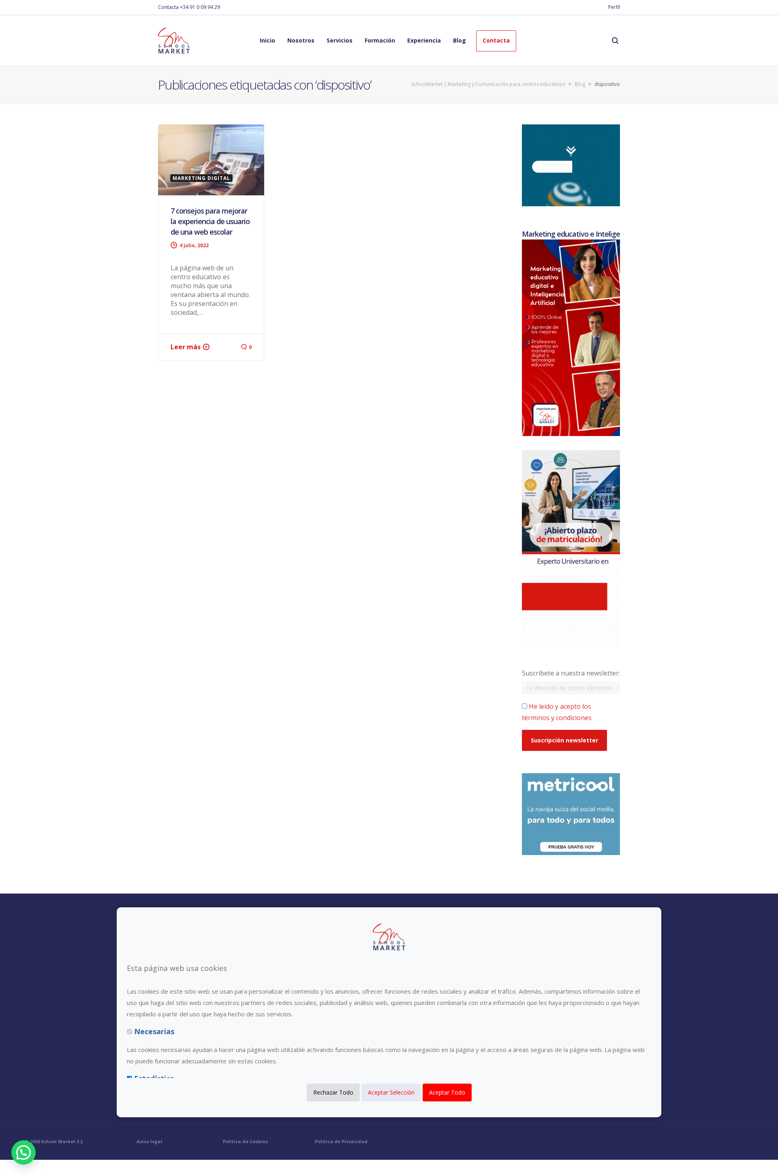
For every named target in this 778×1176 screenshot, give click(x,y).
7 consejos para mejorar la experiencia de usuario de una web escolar (210, 221)
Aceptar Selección (391, 1092)
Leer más (186, 346)
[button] (23, 1152)
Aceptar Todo (447, 1092)
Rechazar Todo (333, 1092)
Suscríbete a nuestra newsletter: (571, 673)
